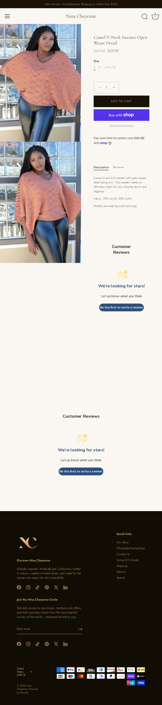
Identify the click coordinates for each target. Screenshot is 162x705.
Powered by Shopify (27, 690)
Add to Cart (121, 101)
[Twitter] (56, 587)
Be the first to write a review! (121, 307)
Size (96, 61)
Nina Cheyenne (81, 16)
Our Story (122, 542)
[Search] (144, 16)
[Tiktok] (37, 587)
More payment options (121, 125)
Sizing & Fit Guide (128, 560)
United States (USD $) (21, 672)
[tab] (103, 167)
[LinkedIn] (65, 587)
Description (101, 167)
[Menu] (7, 16)
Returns (121, 572)
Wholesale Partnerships (131, 548)
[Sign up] (80, 629)
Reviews (118, 167)
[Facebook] (19, 587)
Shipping (122, 566)
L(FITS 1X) (110, 67)
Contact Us (123, 554)
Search (121, 578)
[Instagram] (28, 587)
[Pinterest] (47, 587)
